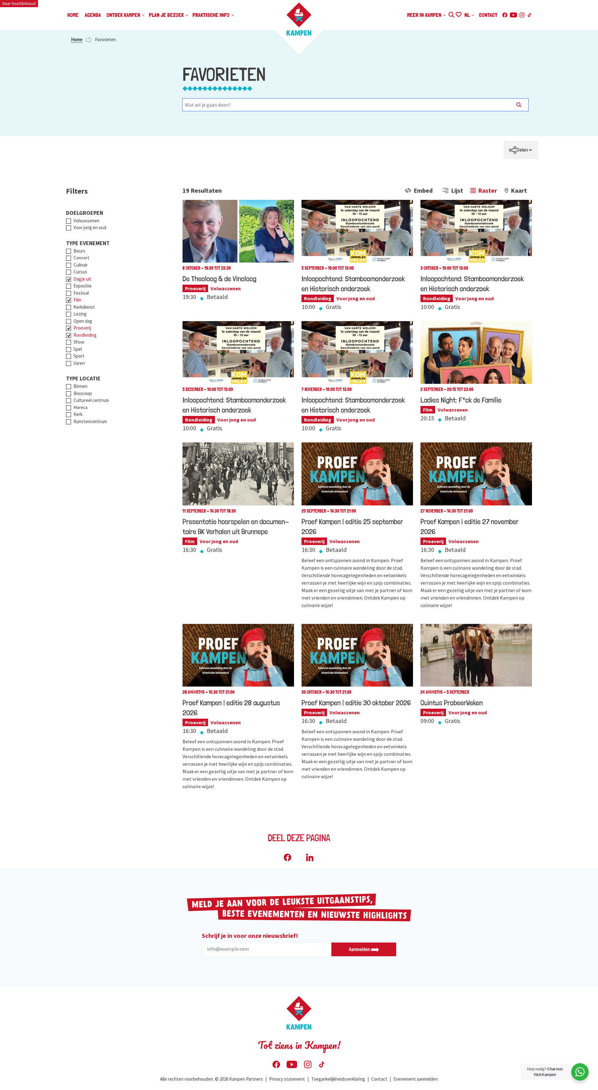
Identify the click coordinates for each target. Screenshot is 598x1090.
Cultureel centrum (91, 400)
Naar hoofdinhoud (19, 3)
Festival (81, 293)
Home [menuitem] (72, 15)
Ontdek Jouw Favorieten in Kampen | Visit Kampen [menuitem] (458, 14)
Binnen (81, 386)
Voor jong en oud (90, 227)
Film (77, 300)
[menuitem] (521, 150)
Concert (81, 258)
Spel (78, 349)
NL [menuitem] (467, 15)
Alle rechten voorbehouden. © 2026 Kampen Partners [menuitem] (211, 1079)
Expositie (83, 286)
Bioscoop (83, 393)
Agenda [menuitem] (93, 15)
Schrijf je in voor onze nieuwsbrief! (250, 935)
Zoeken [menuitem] (451, 14)
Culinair (81, 265)
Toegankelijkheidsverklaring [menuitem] (338, 1079)
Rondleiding (85, 335)
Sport (79, 356)
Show (79, 342)
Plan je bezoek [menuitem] (167, 15)
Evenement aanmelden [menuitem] (415, 1079)
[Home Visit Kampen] (299, 19)
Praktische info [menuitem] (211, 15)
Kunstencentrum (90, 421)
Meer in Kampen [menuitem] (425, 15)
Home (77, 39)
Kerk (78, 414)
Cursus (80, 272)
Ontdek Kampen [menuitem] (124, 15)
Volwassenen (86, 221)
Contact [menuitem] (488, 15)
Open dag (83, 321)
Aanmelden (360, 949)
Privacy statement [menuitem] (287, 1079)
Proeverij (82, 328)
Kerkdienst (84, 307)
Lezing (80, 314)
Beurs (79, 251)
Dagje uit (82, 279)
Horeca (81, 407)
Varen (79, 363)
